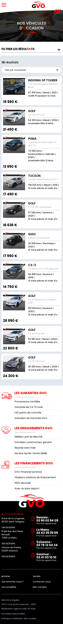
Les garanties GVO (31, 393)
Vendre (36, 576)
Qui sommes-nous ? (13, 581)
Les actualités (9, 587)
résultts (18, 49)
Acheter (6, 576)
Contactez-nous (42, 581)
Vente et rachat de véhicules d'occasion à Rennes (31, 501)
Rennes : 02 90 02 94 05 (47, 520)
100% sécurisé (23, 483)
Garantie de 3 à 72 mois (29, 407)
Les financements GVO (34, 463)
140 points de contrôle (28, 412)
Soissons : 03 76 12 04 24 (47, 544)
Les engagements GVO (33, 428)
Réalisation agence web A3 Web (19, 608)
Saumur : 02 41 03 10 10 (46, 557)
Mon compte (40, 587)
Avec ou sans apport (27, 488)
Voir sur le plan (8, 527)
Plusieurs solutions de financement (35, 477)
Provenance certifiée (27, 401)
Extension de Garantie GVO (31, 418)
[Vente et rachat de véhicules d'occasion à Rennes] (38, 5)
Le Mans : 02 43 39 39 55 (47, 532)
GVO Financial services (28, 472)
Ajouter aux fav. (22, 81)
